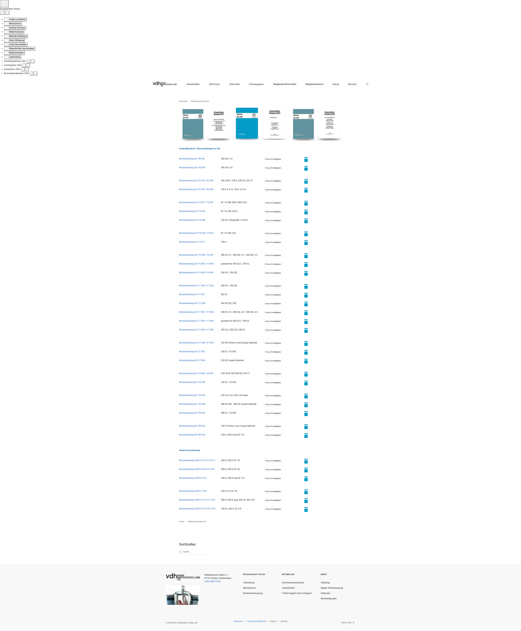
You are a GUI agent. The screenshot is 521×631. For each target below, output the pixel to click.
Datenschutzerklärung (256, 621)
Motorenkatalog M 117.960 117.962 (196, 285)
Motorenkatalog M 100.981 (192, 158)
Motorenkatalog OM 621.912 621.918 (197, 508)
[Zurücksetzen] (2, 13)
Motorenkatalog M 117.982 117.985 (196, 321)
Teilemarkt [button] (234, 84)
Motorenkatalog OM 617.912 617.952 (197, 500)
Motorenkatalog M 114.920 (192, 211)
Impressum (238, 621)
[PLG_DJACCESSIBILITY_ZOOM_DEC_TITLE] (28, 61)
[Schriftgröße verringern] (24, 65)
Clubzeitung (249, 582)
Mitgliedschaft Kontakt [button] (284, 84)
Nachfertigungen (329, 598)
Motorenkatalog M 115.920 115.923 (196, 233)
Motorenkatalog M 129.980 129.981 (196, 373)
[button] (367, 84)
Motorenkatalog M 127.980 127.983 (196, 342)
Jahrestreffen (288, 588)
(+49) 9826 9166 (212, 581)
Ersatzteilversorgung (253, 593)
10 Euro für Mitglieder (273, 159)
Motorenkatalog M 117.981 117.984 (196, 312)
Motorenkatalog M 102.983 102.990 (196, 189)
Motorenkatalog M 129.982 (192, 382)
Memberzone (249, 588)
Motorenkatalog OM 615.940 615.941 (197, 469)
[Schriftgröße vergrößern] (28, 65)
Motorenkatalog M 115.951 (192, 242)
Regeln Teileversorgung (332, 588)
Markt (324, 574)
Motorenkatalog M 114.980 (192, 220)
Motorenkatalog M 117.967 (192, 294)
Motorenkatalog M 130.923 (192, 395)
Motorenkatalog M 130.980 (192, 404)
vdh (195, 623)
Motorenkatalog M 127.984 (192, 360)
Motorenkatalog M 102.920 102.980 (196, 180)
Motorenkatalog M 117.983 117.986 (196, 329)
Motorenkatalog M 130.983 (192, 413)
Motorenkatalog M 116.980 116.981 (196, 255)
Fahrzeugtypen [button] (256, 84)
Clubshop (325, 582)
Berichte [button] (352, 84)
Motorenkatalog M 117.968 (192, 303)
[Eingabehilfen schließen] (7, 13)
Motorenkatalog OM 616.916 (193, 478)
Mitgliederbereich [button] (314, 84)
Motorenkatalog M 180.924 (192, 426)
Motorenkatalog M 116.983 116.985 (196, 272)
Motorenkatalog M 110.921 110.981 (196, 202)
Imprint (273, 621)
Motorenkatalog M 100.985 (192, 167)
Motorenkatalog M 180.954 (192, 434)
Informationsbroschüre (293, 582)
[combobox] (195, 551)
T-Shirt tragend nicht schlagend (297, 593)
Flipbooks (325, 593)
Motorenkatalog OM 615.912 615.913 (197, 460)
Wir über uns (288, 574)
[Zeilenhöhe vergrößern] (27, 69)
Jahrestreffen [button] (193, 84)
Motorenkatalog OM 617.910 (193, 491)
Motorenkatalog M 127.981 (192, 351)
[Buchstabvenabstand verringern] (31, 73)
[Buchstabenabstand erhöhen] (35, 73)
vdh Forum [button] (214, 84)
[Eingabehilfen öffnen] (4, 3)
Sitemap (284, 621)
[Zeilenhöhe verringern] (23, 69)
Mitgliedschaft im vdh (254, 574)
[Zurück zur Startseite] (165, 84)
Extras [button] (336, 84)
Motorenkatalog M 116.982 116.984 (196, 263)
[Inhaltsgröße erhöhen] (32, 61)
